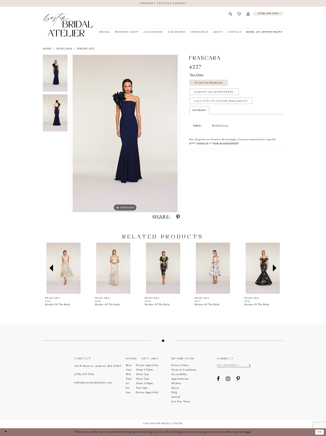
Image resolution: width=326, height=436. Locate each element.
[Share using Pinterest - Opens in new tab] (178, 217)
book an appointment (225, 143)
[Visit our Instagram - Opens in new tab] (228, 379)
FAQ (174, 392)
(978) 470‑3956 (84, 374)
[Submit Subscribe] (249, 365)
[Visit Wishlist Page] (239, 13)
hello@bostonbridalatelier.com (93, 382)
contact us (202, 143)
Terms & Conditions (184, 369)
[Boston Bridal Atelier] (68, 24)
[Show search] (230, 13)
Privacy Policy (180, 365)
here (248, 432)
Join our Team (180, 401)
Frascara (64, 48)
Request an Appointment (214, 92)
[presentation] (63, 268)
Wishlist (176, 383)
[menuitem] (230, 13)
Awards (176, 397)
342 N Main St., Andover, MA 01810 (97, 366)
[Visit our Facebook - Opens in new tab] (218, 379)
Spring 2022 (86, 48)
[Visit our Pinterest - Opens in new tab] (238, 379)
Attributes (199, 110)
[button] (248, 13)
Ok (320, 432)
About (175, 388)
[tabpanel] (55, 75)
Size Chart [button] (197, 74)
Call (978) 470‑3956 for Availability (221, 101)
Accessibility (179, 374)
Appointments (180, 379)
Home (47, 48)
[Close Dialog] (5, 432)
